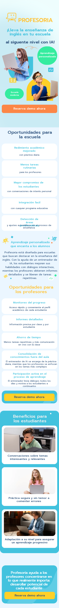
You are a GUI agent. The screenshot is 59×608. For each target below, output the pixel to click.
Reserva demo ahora (29, 108)
